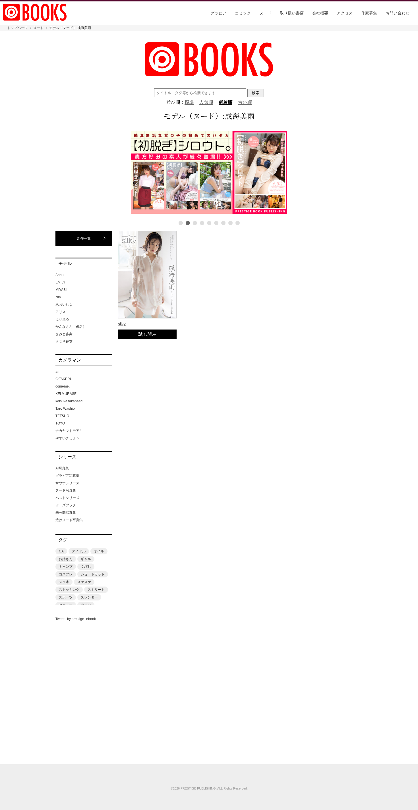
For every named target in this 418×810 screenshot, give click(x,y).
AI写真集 (62, 468)
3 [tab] (195, 223)
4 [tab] (202, 223)
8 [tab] (230, 223)
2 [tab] (188, 223)
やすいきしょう (67, 438)
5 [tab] (209, 223)
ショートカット (93, 574)
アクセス (345, 13)
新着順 (225, 102)
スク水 (64, 582)
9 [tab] (237, 223)
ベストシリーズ (67, 498)
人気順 (206, 102)
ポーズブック (65, 505)
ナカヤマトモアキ (69, 430)
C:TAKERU (64, 379)
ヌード (265, 13)
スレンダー (89, 597)
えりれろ (62, 319)
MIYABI (61, 289)
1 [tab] (181, 223)
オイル (99, 551)
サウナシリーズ (67, 483)
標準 (189, 102)
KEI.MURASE (65, 393)
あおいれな (64, 304)
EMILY (60, 282)
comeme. (62, 386)
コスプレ (66, 574)
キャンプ (66, 567)
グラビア (218, 13)
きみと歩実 (64, 334)
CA (61, 551)
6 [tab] (216, 223)
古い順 (245, 102)
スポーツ (66, 597)
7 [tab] (223, 223)
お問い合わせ (397, 13)
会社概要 (320, 13)
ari (57, 371)
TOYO (60, 423)
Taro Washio (65, 408)
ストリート (96, 590)
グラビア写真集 (67, 475)
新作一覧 (84, 239)
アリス (60, 312)
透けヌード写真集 (69, 520)
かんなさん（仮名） (70, 326)
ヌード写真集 (65, 490)
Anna (59, 275)
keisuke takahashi (69, 401)
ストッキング (69, 590)
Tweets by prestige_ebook (75, 619)
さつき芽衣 (64, 341)
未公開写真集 (65, 512)
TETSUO (62, 416)
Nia (58, 297)
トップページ (17, 28)
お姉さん (66, 559)
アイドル (79, 551)
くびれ (86, 567)
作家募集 (369, 13)
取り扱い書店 (292, 13)
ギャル (86, 559)
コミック (243, 13)
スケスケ (84, 582)
